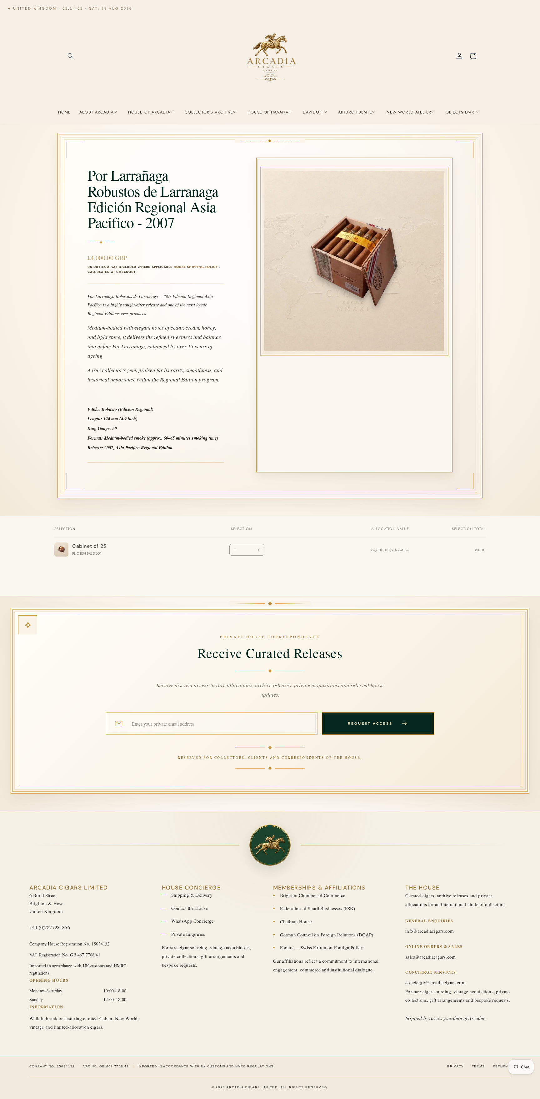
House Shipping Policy (196, 267)
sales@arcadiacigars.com (430, 957)
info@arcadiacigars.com (429, 931)
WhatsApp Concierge (192, 921)
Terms (478, 1066)
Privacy (455, 1066)
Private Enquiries (188, 934)
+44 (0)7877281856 (49, 927)
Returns (502, 1066)
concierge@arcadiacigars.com (435, 982)
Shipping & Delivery (191, 895)
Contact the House (189, 908)
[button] (71, 56)
